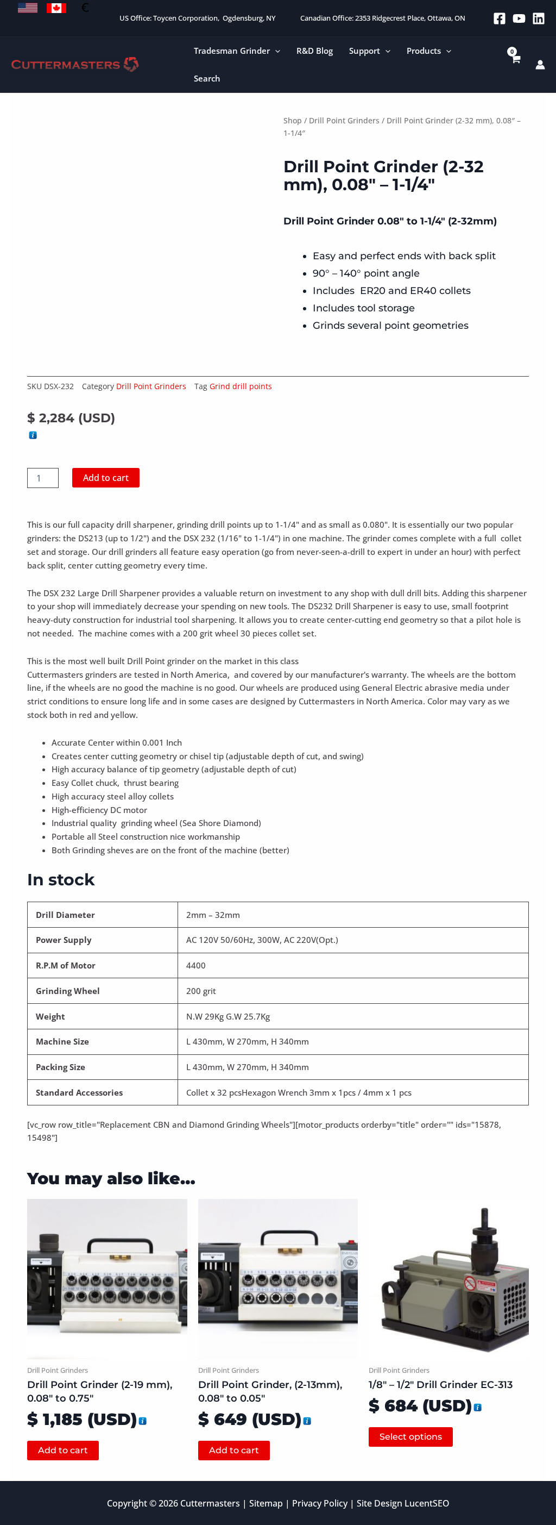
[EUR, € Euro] (85, 8)
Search (207, 78)
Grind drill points (241, 386)
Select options (411, 1437)
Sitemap (266, 1503)
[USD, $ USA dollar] (27, 8)
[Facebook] (499, 18)
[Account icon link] (540, 65)
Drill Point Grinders (344, 120)
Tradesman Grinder (232, 50)
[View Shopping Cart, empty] (515, 65)
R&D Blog (314, 50)
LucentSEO (427, 1503)
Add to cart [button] (63, 1450)
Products (424, 50)
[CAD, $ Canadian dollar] (56, 8)
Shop (292, 120)
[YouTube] (519, 18)
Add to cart (106, 478)
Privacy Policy (320, 1503)
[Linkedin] (538, 18)
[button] (275, 51)
